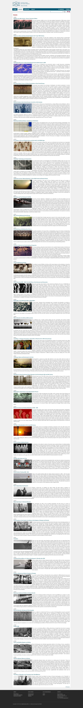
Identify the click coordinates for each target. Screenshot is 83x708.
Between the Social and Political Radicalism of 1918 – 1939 (26, 407)
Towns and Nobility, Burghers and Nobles (22, 642)
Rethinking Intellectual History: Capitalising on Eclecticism (26, 120)
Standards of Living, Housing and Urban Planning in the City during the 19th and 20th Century (33, 374)
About (33, 9)
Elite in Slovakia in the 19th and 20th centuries (23, 317)
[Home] (16, 4)
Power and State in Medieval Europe (21, 442)
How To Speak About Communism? (21, 485)
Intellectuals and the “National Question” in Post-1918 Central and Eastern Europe (31, 178)
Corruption (16, 538)
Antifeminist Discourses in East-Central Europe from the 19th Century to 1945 (30, 62)
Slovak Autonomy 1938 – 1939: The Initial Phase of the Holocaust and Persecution (31, 282)
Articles (26, 9)
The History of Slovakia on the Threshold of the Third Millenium (27, 674)
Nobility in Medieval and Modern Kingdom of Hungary (25, 573)
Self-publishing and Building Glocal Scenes (23, 229)
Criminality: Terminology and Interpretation (22, 158)
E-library (61, 9)
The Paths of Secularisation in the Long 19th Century (25, 425)
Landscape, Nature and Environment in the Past (23, 357)
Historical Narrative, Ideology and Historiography (24, 610)
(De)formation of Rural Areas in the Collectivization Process (26, 391)
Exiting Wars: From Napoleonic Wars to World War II (24, 300)
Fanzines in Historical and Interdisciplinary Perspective (25, 245)
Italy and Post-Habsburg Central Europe (22, 215)
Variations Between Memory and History (22, 658)
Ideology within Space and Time (20, 458)
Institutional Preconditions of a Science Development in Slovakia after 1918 (29, 558)
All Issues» (68, 686)
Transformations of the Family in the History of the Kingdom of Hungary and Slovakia (31, 520)
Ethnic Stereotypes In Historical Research (22, 501)
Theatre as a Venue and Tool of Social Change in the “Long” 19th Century (29, 35)
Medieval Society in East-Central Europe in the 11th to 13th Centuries (28, 102)
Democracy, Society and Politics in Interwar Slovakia (24, 592)
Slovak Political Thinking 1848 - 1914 (21, 472)
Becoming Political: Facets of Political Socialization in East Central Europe (29, 83)
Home (14, 9)
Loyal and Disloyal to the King (20, 262)
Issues (20, 9)
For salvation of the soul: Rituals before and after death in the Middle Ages (29, 140)
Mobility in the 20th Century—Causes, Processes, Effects (25, 18)
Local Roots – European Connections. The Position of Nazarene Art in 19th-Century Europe (32, 338)
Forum (68, 9)
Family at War (16, 626)
